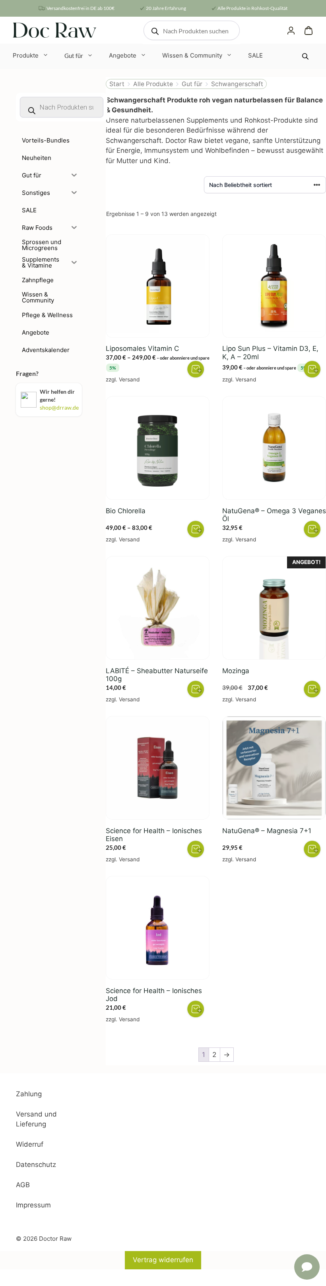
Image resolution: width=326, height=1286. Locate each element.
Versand (129, 379)
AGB (23, 1185)
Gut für (73, 55)
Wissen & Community (192, 55)
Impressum (33, 1205)
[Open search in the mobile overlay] (192, 30)
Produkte (26, 55)
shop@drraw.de (59, 407)
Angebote (122, 55)
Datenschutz (36, 1165)
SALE (255, 55)
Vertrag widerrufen (163, 1260)
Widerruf (29, 1144)
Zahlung (29, 1094)
